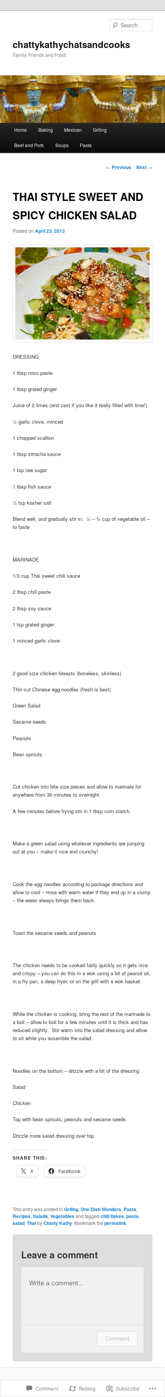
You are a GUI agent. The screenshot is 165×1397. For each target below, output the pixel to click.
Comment (117, 1338)
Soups (62, 145)
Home (20, 129)
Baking (45, 129)
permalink (115, 1223)
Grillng (100, 129)
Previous (118, 167)
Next (144, 167)
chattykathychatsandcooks (71, 44)
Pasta (86, 145)
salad (19, 1223)
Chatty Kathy (57, 1223)
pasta (132, 1216)
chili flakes (112, 1216)
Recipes (22, 1216)
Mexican (73, 129)
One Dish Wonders (101, 1209)
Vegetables (62, 1216)
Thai (31, 1223)
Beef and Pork (29, 145)
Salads (40, 1216)
